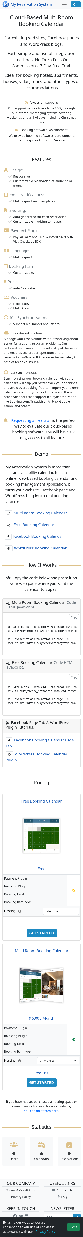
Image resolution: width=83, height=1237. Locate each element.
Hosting (10, 911)
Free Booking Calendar (34, 524)
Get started (41, 933)
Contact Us (64, 1190)
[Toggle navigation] (64, 4)
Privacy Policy (21, 1197)
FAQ (63, 1197)
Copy (74, 617)
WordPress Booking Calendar (40, 548)
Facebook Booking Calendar (38, 536)
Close (73, 1227)
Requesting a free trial (30, 420)
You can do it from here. (41, 1111)
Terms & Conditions (20, 1190)
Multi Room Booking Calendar (40, 512)
